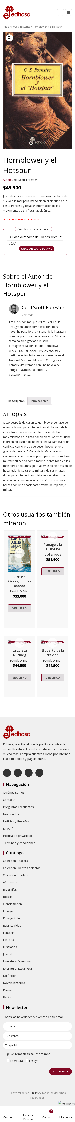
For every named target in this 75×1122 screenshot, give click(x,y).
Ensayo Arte (11, 918)
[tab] (16, 401)
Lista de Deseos (28, 1117)
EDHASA (36, 1093)
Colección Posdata (15, 875)
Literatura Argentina (17, 961)
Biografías (10, 889)
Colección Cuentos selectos (22, 868)
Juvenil (7, 954)
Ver (20, 553)
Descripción (16, 401)
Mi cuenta (65, 1117)
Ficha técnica (38, 401)
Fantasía (8, 933)
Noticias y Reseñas (16, 821)
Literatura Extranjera (17, 968)
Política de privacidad (17, 836)
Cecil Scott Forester (24, 180)
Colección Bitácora (15, 861)
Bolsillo (8, 897)
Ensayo (8, 911)
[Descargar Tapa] (64, 37)
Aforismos (10, 882)
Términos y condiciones (19, 843)
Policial (7, 990)
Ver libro (19, 608)
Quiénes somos (14, 792)
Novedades (11, 814)
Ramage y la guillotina (52, 546)
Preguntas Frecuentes (18, 807)
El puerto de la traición (52, 652)
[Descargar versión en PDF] (70, 37)
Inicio (6, 26)
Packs (7, 997)
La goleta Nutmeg (19, 652)
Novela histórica (20, 26)
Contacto (9, 800)
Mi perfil (8, 828)
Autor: (7, 180)
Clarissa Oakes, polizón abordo (19, 581)
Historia (8, 940)
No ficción (9, 976)
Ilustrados (10, 947)
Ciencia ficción (12, 904)
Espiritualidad (12, 925)
